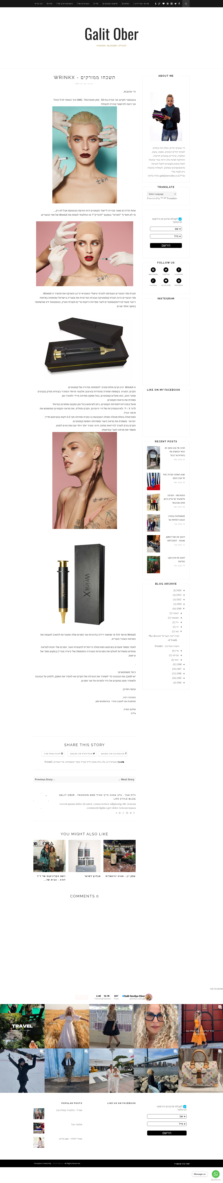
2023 (178, 594)
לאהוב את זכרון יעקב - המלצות (176, 559)
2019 (179, 608)
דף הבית (39, 3)
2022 (178, 599)
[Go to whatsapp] (216, 1174)
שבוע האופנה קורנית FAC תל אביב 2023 (174, 476)
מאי (177, 631)
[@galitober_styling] (149, 997)
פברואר (175, 655)
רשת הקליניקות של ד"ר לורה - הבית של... (51, 878)
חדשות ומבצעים (110, 3)
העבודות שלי (83, 3)
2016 (179, 673)
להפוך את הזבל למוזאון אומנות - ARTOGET (175, 538)
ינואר (176, 659)
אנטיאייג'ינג (111, 761)
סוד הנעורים (59, 761)
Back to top (183, 1164)
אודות (49, 3)
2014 (179, 682)
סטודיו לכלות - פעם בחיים (70, 1138)
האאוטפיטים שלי (65, 3)
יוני (177, 626)
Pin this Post (52, 754)
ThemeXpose (58, 1163)
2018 (179, 664)
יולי (177, 622)
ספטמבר (175, 617)
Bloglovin (166, 285)
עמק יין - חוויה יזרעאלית (121, 876)
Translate (172, 198)
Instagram (153, 274)
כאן (97, 701)
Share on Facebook (113, 754)
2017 (179, 668)
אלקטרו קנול (76, 1124)
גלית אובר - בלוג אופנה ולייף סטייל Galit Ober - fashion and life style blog (97, 797)
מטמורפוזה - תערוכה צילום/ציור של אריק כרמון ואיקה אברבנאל (174, 499)
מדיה (96, 3)
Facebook (179, 274)
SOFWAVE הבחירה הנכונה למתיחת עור (176, 518)
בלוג (103, 761)
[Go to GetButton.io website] (216, 1180)
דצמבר (176, 613)
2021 (179, 604)
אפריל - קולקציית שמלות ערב (69, 1110)
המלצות (125, 3)
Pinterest (179, 285)
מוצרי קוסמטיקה (72, 761)
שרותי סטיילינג (142, 3)
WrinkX (48, 761)
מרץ (177, 650)
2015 (179, 678)
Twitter (165, 274)
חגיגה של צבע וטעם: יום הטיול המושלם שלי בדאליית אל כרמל (175, 451)
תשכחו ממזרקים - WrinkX (167, 646)
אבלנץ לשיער (92, 876)
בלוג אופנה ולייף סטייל (91, 761)
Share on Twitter (81, 754)
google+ (153, 285)
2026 (178, 590)
